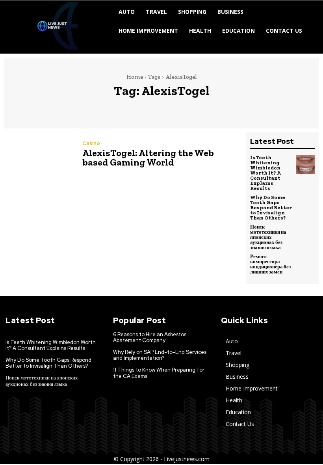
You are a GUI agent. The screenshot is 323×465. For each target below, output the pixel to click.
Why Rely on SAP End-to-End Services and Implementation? (159, 355)
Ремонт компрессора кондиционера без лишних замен (270, 264)
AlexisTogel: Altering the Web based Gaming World (148, 157)
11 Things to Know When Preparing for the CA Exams (158, 372)
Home (134, 76)
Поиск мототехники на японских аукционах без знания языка (268, 237)
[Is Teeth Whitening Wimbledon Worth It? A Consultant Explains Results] (306, 165)
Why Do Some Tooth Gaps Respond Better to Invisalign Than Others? (271, 207)
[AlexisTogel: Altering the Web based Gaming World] (39, 154)
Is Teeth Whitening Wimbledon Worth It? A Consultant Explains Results (265, 172)
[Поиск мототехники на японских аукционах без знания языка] (306, 234)
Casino (91, 143)
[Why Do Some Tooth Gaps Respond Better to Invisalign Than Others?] (306, 204)
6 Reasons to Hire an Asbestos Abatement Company (149, 337)
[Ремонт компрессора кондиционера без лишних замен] (306, 263)
